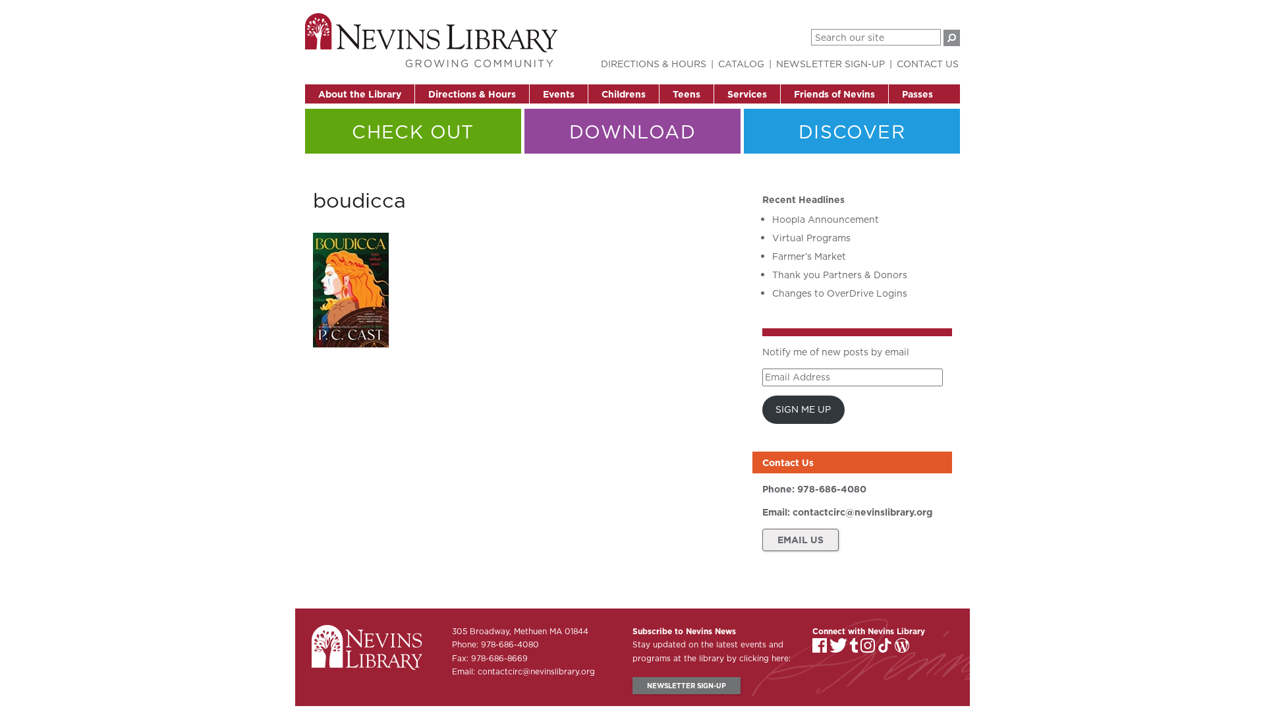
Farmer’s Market (809, 256)
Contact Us (928, 64)
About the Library (359, 94)
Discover (852, 131)
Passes (917, 94)
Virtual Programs (811, 238)
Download (632, 131)
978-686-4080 (831, 489)
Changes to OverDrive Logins (839, 293)
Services (747, 94)
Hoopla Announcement (825, 219)
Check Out (413, 131)
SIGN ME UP (803, 409)
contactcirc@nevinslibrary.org (862, 512)
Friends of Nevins (834, 94)
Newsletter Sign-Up (830, 64)
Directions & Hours (472, 94)
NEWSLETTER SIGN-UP (686, 685)
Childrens (624, 94)
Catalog (741, 64)
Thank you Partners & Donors (839, 275)
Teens (686, 94)
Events (559, 94)
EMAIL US (800, 540)
